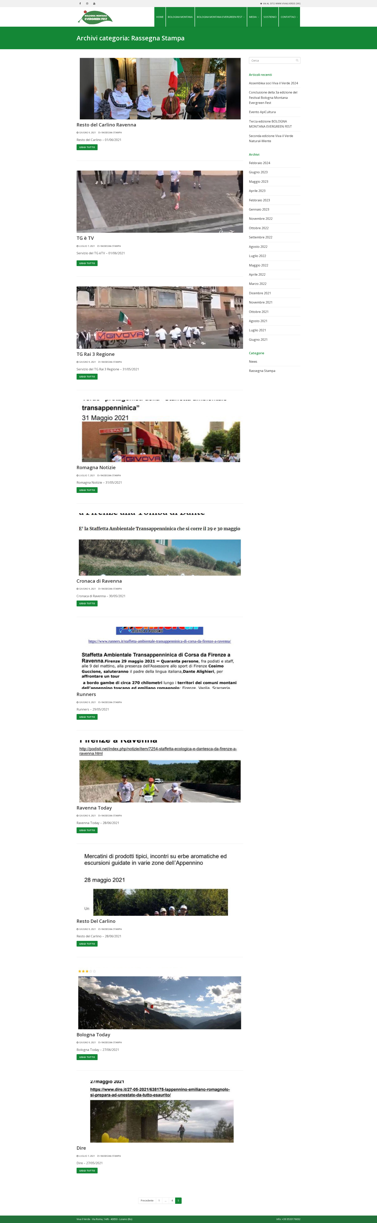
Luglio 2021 (257, 330)
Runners (86, 694)
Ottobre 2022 (259, 228)
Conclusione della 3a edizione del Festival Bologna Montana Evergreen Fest (273, 97)
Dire (81, 1147)
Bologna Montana (180, 17)
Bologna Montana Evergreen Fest (219, 17)
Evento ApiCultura (262, 112)
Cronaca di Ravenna (99, 580)
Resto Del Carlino (96, 921)
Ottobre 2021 (259, 312)
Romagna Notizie (96, 467)
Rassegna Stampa (112, 132)
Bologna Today (93, 1034)
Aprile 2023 (257, 191)
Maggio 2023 (258, 181)
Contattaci (288, 17)
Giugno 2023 (258, 172)
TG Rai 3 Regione (96, 354)
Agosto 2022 (258, 246)
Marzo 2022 (257, 284)
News (253, 361)
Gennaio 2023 (259, 209)
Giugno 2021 (258, 339)
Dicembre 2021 (260, 293)
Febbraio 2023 (259, 200)
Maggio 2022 (258, 265)
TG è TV (85, 238)
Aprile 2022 (257, 274)
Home (160, 17)
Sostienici (270, 17)
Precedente (147, 1200)
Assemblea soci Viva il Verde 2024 (273, 83)
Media (253, 17)
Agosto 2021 (258, 321)
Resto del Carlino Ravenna (106, 124)
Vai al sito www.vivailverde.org (282, 3)
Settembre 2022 (260, 237)
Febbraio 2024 (259, 163)
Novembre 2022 (261, 218)
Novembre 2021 (261, 302)
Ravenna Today (94, 807)
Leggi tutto (87, 147)
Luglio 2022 (257, 256)
